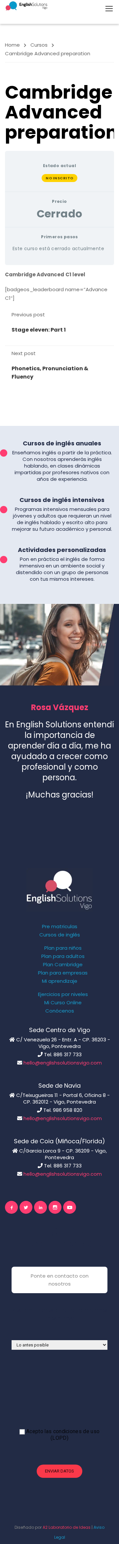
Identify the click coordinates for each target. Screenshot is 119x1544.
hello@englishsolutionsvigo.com (62, 1062)
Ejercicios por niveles (63, 994)
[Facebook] (11, 1207)
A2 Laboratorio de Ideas (67, 1527)
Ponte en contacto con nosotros (60, 1279)
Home (12, 44)
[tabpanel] (59, 286)
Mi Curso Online (63, 1002)
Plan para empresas (63, 973)
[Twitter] (26, 1207)
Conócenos (59, 1011)
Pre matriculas (59, 926)
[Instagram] (55, 1207)
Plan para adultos (63, 956)
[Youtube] (69, 1207)
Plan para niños (63, 948)
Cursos (39, 44)
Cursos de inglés (59, 934)
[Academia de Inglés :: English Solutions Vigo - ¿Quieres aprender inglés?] (26, 6)
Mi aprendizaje (59, 981)
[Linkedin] (40, 1207)
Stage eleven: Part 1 (39, 330)
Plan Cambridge (63, 964)
